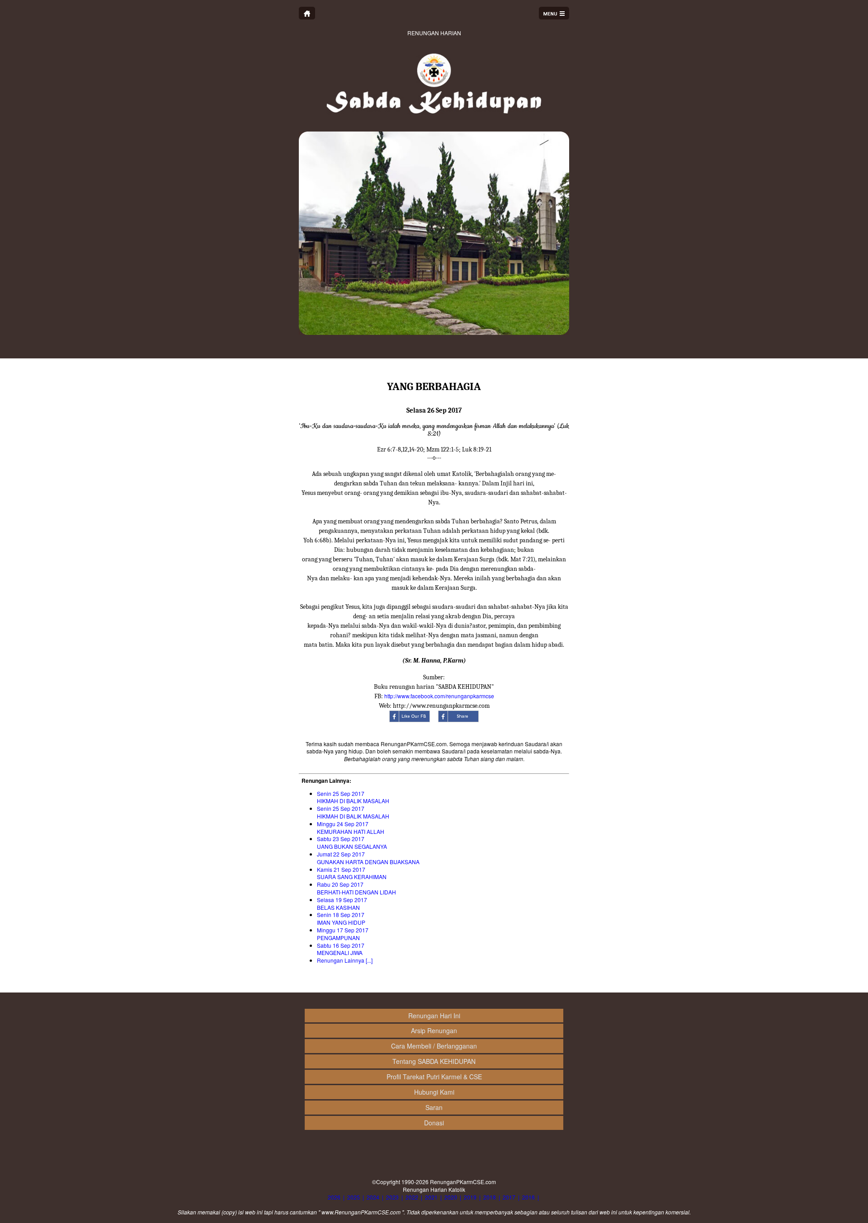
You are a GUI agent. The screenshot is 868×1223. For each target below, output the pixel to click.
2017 (509, 1197)
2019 (470, 1197)
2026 (334, 1197)
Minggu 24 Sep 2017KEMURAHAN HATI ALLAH (350, 827)
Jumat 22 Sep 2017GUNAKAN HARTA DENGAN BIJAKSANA (368, 858)
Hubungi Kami (434, 1091)
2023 (392, 1197)
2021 (431, 1197)
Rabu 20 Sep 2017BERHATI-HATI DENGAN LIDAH (356, 888)
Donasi (434, 1122)
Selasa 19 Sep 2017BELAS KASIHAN (342, 903)
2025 (353, 1197)
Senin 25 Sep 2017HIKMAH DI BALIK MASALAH (353, 797)
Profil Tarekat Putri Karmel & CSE (434, 1076)
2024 (373, 1197)
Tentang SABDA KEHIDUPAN (434, 1061)
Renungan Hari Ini (434, 1015)
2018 (489, 1197)
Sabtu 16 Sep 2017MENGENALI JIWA (340, 949)
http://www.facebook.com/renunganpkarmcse (439, 696)
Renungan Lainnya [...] (345, 960)
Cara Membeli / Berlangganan (434, 1045)
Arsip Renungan (434, 1030)
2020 (450, 1197)
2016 (528, 1197)
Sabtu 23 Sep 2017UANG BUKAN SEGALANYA (352, 842)
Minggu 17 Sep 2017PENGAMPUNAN (342, 933)
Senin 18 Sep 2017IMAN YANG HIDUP (341, 918)
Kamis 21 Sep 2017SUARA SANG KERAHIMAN (352, 873)
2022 (412, 1197)
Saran (434, 1107)
